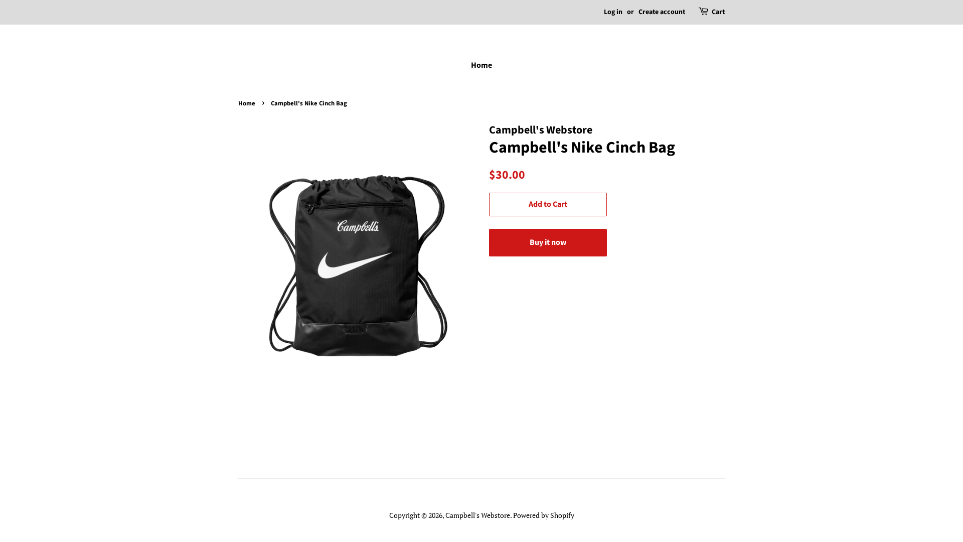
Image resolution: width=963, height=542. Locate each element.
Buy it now (548, 242)
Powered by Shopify (543, 515)
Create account (661, 12)
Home (481, 65)
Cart (718, 12)
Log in (613, 12)
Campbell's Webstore (477, 515)
